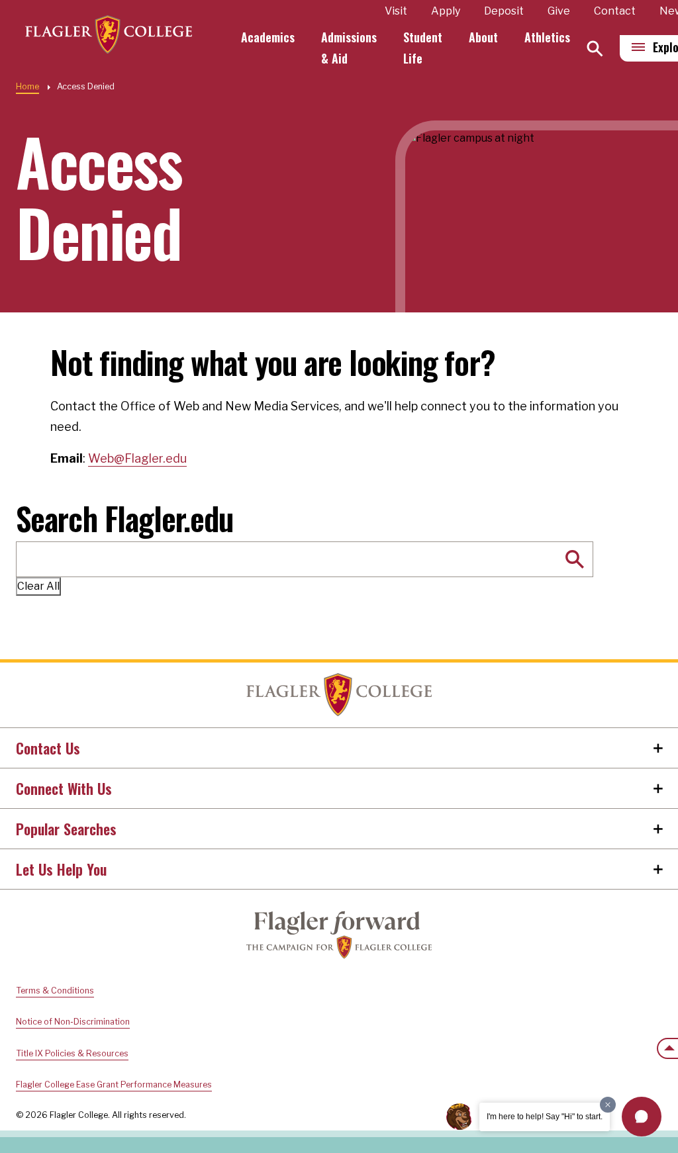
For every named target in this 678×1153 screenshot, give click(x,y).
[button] (641, 1116)
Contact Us (48, 748)
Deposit (504, 11)
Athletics (547, 37)
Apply (445, 11)
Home (27, 86)
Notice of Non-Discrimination (73, 1022)
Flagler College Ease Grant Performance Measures (114, 1084)
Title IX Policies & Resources (72, 1053)
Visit (396, 11)
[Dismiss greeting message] (608, 1105)
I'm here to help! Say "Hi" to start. (545, 1116)
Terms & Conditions (55, 990)
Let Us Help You (61, 869)
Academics (268, 37)
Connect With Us (64, 788)
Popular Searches (66, 828)
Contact (615, 11)
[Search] (595, 48)
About (483, 37)
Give (559, 11)
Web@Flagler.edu (137, 458)
